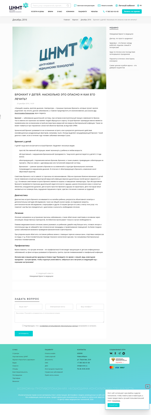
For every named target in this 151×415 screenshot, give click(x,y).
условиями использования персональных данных (59, 326)
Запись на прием (132, 11)
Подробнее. (116, 401)
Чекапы (94, 11)
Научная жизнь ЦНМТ (20, 356)
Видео (14, 363)
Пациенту (82, 11)
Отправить (24, 333)
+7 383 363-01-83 (112, 11)
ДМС (46, 366)
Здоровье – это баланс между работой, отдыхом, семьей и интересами (121, 45)
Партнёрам (16, 378)
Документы (49, 360)
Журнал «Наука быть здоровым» (23, 360)
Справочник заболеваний (54, 372)
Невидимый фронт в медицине (121, 34)
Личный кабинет (127, 5)
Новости (15, 366)
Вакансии (15, 381)
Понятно (113, 405)
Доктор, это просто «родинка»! (121, 38)
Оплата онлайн (107, 6)
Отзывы (15, 369)
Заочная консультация (86, 6)
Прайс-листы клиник (52, 375)
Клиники (70, 11)
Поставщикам (17, 375)
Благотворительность (20, 372)
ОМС (46, 363)
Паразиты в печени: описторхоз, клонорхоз (122, 60)
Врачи (50, 11)
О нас (59, 11)
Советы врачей (50, 356)
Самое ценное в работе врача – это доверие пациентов (123, 66)
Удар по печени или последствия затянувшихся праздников (122, 53)
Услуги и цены (37, 11)
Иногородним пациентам (54, 369)
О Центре (15, 353)
